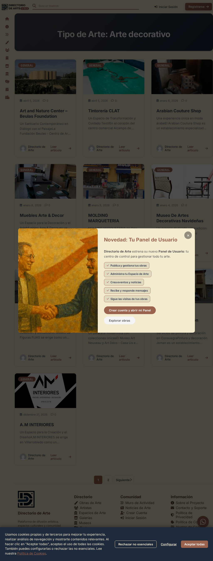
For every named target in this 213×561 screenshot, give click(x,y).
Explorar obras (119, 320)
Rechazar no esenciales (135, 544)
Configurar (169, 544)
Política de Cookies (31, 553)
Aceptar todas (194, 544)
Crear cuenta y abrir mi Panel (130, 310)
